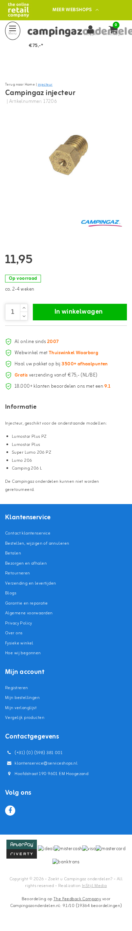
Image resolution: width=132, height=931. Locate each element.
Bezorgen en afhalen (26, 563)
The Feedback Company (77, 899)
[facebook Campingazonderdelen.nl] (10, 810)
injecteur (45, 85)
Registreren (16, 687)
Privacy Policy (18, 623)
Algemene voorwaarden (28, 613)
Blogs (10, 593)
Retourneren (17, 573)
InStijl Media (94, 885)
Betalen (13, 553)
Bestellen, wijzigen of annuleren (37, 543)
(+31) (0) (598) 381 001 (38, 752)
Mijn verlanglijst (21, 707)
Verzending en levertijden (30, 583)
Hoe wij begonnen (23, 653)
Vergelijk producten (24, 717)
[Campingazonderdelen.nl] (18, 10)
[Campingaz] (101, 222)
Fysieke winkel (19, 643)
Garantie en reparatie (26, 603)
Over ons (13, 633)
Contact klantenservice (27, 533)
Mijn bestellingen (22, 697)
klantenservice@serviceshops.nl (46, 763)
